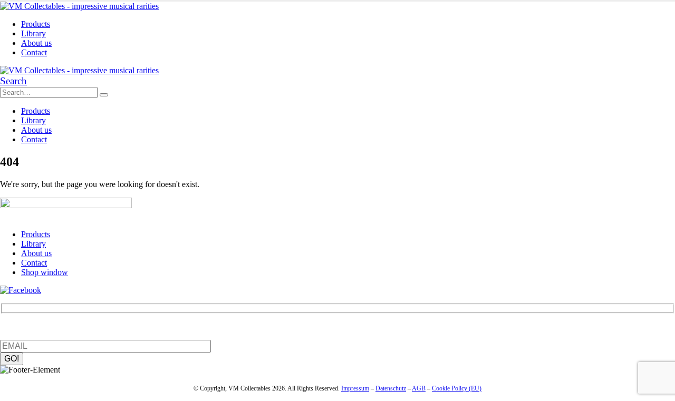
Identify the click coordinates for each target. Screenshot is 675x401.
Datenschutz (390, 388)
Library (33, 33)
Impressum (355, 388)
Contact (34, 52)
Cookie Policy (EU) (456, 388)
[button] (13, 80)
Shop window (44, 272)
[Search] (104, 94)
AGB (419, 388)
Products (35, 23)
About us (36, 42)
